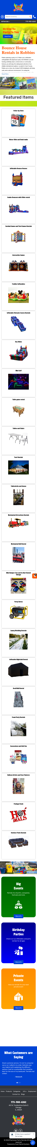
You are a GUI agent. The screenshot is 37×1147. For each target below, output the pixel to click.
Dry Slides (18, 342)
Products (9, 1091)
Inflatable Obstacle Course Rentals (18, 313)
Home (2, 1091)
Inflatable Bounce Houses (18, 168)
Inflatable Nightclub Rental (18, 659)
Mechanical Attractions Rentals (18, 515)
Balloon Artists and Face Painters (18, 775)
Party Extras (18, 602)
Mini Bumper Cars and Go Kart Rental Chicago (18, 574)
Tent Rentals (18, 457)
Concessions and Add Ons (18, 746)
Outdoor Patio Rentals (18, 833)
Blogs (23, 1094)
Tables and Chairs (18, 428)
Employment (32, 1091)
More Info (18, 916)
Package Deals (18, 804)
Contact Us (16, 1094)
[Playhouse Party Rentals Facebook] (16, 1131)
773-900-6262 (30, 21)
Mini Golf (19, 371)
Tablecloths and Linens (18, 486)
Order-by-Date (18, 111)
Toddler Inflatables (18, 284)
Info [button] (24, 1091)
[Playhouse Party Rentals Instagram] (20, 1131)
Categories (16, 1091)
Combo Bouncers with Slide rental (18, 197)
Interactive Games (18, 255)
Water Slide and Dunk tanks (18, 140)
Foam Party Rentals (18, 717)
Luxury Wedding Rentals (18, 631)
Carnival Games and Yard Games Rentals (18, 226)
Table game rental (18, 400)
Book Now (8, 36)
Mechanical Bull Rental (18, 544)
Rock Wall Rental (18, 688)
